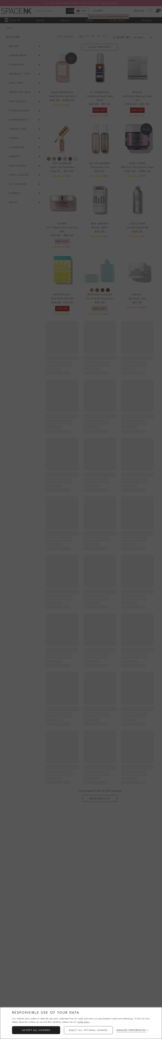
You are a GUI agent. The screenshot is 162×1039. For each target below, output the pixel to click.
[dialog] (81, 1023)
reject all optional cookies (88, 1030)
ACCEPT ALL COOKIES (36, 1030)
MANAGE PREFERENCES (131, 1030)
